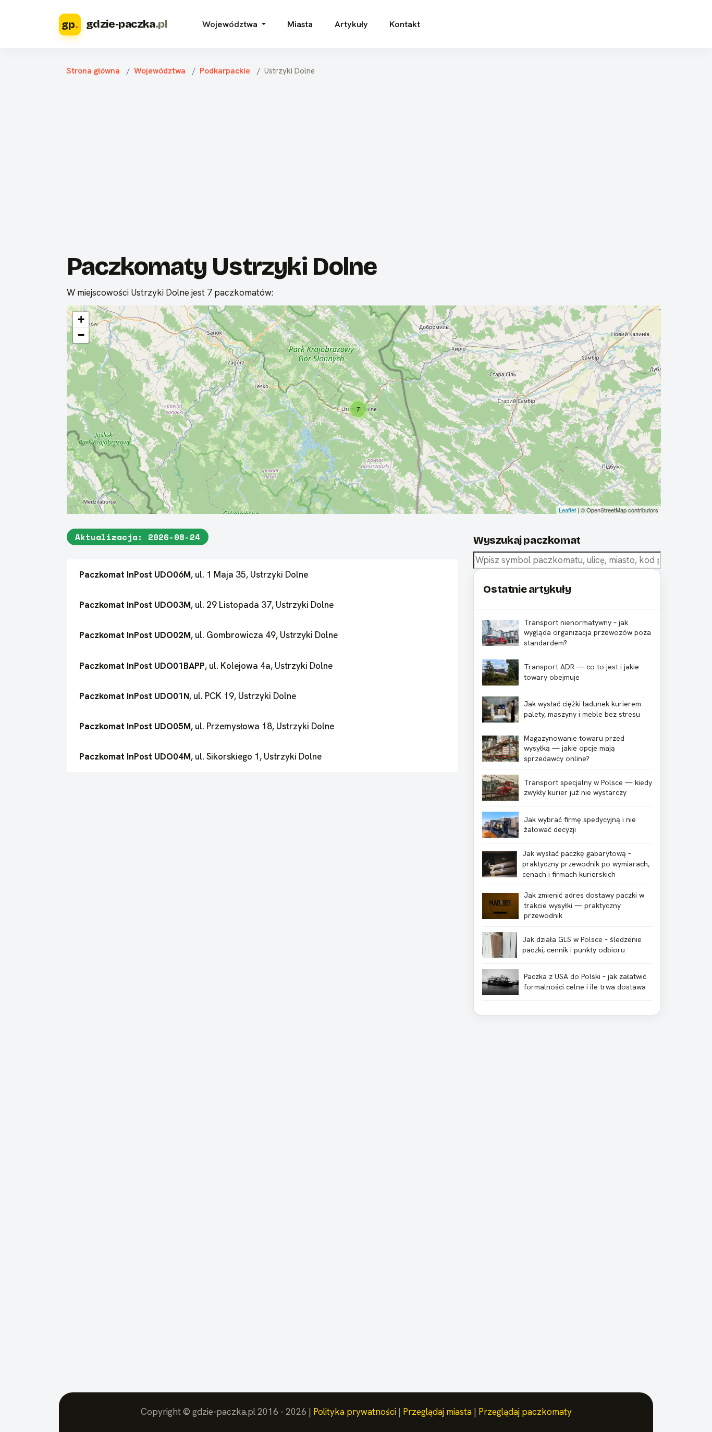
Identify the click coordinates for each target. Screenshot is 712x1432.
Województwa (160, 71)
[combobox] (567, 560)
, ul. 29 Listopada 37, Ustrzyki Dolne (206, 604)
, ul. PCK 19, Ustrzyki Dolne (187, 696)
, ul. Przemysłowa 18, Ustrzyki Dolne (206, 726)
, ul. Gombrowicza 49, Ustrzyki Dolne (208, 635)
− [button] (81, 334)
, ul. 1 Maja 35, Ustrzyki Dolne (193, 574)
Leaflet (567, 510)
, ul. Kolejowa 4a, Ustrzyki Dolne (206, 665)
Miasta (300, 24)
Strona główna (93, 71)
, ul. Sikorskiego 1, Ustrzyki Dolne (200, 756)
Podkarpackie (225, 71)
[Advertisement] (364, 167)
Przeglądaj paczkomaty (525, 1411)
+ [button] (81, 319)
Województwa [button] (231, 24)
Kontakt (404, 24)
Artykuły (351, 24)
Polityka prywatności (354, 1411)
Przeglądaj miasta (437, 1411)
